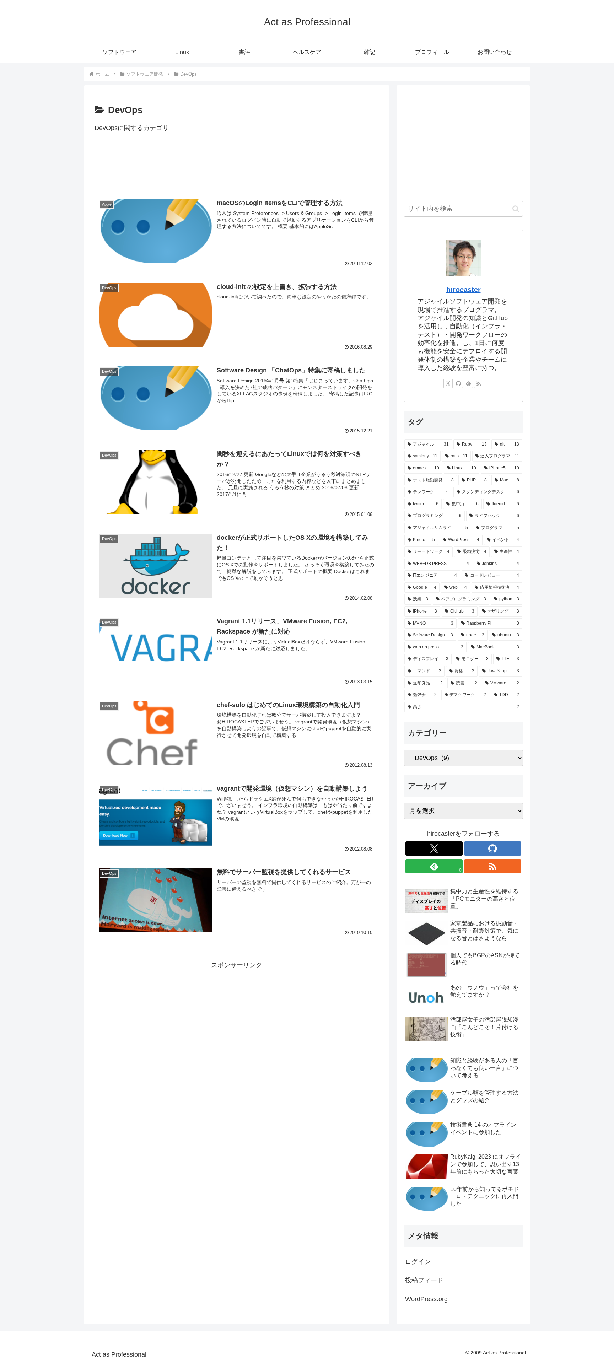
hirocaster (463, 289)
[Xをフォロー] (448, 383)
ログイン (418, 1261)
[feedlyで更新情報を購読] (468, 383)
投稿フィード (424, 1280)
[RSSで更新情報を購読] (478, 383)
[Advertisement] (237, 169)
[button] (516, 209)
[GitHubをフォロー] (458, 383)
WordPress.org (426, 1299)
